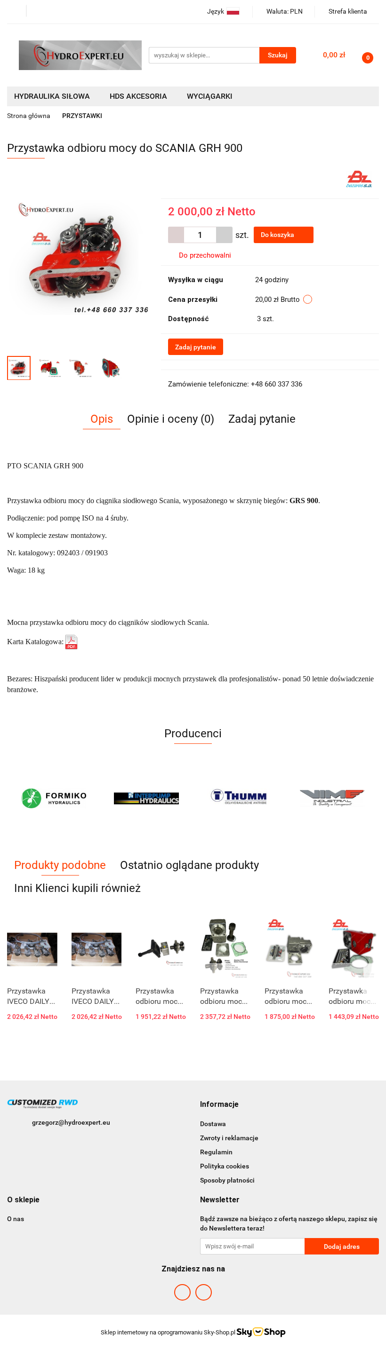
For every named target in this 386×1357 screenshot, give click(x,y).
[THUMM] (146, 798)
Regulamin (216, 1152)
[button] (219, 1104)
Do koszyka (278, 234)
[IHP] (53, 798)
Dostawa (213, 1124)
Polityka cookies (224, 1166)
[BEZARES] (359, 178)
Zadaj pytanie (195, 347)
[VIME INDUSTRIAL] (239, 798)
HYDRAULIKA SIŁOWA (53, 96)
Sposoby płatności (227, 1180)
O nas (15, 1219)
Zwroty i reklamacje (229, 1138)
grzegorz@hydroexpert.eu (71, 1122)
